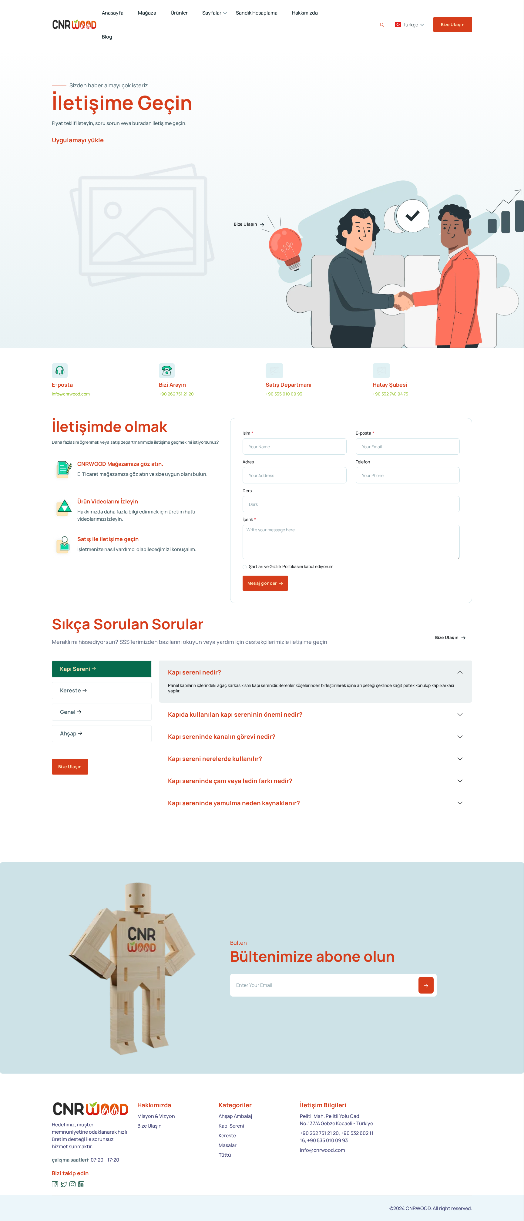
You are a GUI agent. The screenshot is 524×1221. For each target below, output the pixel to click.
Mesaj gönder (262, 583)
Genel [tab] (68, 711)
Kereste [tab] (70, 690)
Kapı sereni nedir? (194, 672)
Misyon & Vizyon (156, 1116)
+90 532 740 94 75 (390, 394)
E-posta (363, 433)
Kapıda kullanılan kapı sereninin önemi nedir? (235, 714)
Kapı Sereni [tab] (75, 668)
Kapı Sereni (231, 1125)
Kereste (227, 1135)
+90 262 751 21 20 (176, 394)
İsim (246, 433)
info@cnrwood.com (71, 394)
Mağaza (147, 12)
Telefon (363, 462)
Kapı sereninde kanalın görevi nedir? (221, 736)
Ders (247, 490)
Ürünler (179, 12)
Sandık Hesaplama (256, 12)
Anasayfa (112, 12)
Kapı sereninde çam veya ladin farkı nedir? (230, 781)
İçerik (248, 519)
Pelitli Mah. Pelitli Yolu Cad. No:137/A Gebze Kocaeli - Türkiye (336, 1120)
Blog (107, 36)
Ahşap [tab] (68, 733)
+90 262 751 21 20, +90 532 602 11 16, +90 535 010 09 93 (337, 1137)
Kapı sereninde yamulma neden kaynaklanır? (234, 803)
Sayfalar (211, 12)
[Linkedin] (81, 1184)
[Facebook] (55, 1184)
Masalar (228, 1145)
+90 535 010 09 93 (284, 394)
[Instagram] (72, 1184)
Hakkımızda (305, 12)
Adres (248, 462)
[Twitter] (64, 1184)
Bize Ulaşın (453, 24)
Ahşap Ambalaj (235, 1116)
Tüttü (225, 1155)
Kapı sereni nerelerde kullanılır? (215, 759)
